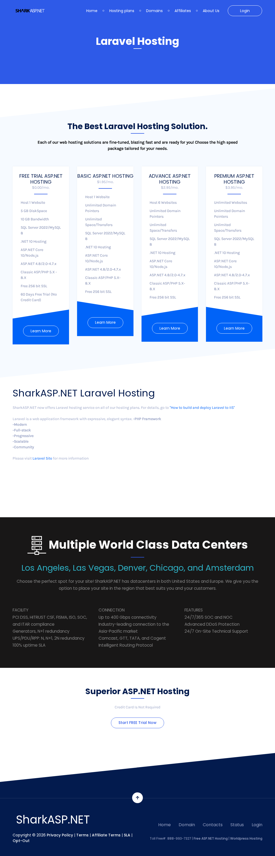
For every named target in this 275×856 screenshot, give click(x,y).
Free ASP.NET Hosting (211, 838)
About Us (211, 10)
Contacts (213, 825)
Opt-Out (21, 840)
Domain (187, 825)
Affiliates (183, 10)
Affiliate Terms (106, 835)
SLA (127, 835)
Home (91, 10)
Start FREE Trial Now (137, 722)
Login (245, 10)
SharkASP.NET (53, 820)
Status (237, 825)
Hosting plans (121, 10)
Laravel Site (42, 458)
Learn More (41, 331)
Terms (82, 835)
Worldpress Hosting (246, 838)
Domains (154, 10)
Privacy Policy (60, 835)
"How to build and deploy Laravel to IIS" (202, 407)
